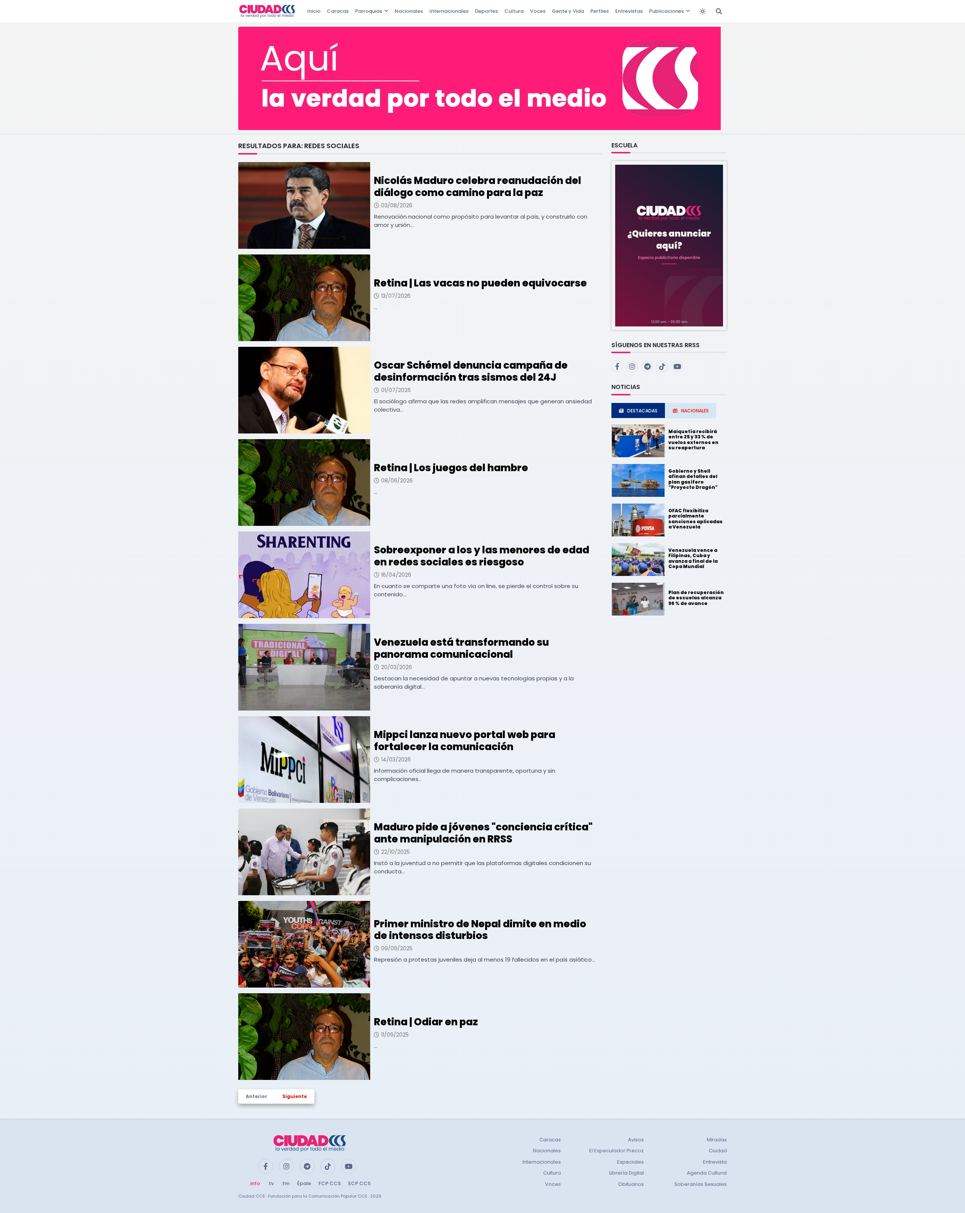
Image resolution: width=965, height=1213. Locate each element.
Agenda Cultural (707, 1172)
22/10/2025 (395, 852)
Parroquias (368, 11)
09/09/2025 (396, 948)
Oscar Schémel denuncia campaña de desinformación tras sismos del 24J (471, 371)
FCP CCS (330, 1183)
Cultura (514, 11)
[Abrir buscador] (719, 11)
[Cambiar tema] (703, 11)
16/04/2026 (396, 575)
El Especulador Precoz (616, 1150)
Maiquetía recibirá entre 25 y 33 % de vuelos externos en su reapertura (693, 439)
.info (254, 1183)
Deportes (486, 11)
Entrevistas (629, 11)
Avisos (636, 1139)
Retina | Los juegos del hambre (451, 468)
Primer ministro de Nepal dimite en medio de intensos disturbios (480, 929)
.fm (285, 1183)
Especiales (630, 1162)
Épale (304, 1183)
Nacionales (409, 11)
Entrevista (715, 1162)
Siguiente (294, 1096)
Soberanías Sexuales (700, 1184)
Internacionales (449, 11)
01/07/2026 (396, 390)
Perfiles (599, 11)
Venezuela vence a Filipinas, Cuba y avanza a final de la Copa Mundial (693, 558)
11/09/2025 (395, 1034)
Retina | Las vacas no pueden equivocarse (480, 283)
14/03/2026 (396, 759)
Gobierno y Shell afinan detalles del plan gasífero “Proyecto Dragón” (693, 479)
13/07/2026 (396, 296)
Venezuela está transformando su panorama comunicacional (461, 648)
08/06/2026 (397, 480)
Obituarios (631, 1184)
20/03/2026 (396, 667)
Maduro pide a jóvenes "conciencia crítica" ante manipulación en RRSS (483, 832)
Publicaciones (666, 11)
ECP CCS (359, 1183)
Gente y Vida (568, 11)
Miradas (717, 1139)
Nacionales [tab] (695, 410)
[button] (669, 245)
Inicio (313, 11)
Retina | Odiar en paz (426, 1022)
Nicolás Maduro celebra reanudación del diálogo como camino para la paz (477, 186)
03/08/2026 (396, 205)
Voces (537, 11)
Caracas (338, 11)
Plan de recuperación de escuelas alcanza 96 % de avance (696, 597)
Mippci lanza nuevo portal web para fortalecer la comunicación (464, 740)
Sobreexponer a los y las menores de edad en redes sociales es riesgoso (481, 555)
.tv (271, 1183)
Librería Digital (626, 1172)
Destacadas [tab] (642, 410)
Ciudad (718, 1150)
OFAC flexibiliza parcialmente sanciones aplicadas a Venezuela (695, 518)
